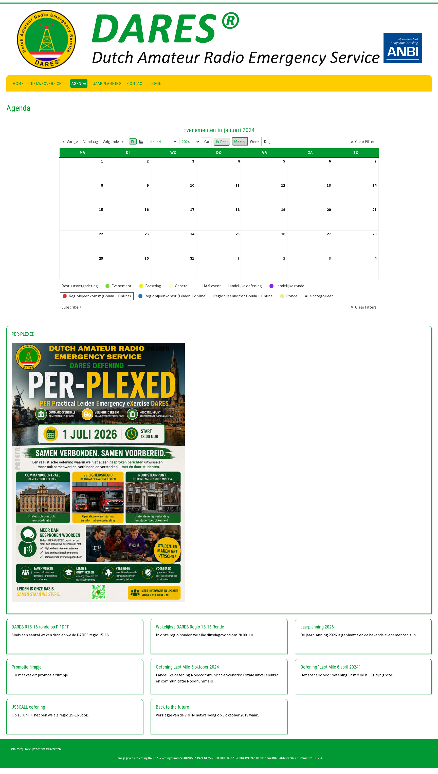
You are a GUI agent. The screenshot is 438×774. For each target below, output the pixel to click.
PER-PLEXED (23, 334)
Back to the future (172, 707)
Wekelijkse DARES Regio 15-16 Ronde (190, 626)
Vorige (72, 141)
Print (221, 143)
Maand (239, 141)
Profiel (27, 749)
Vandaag (90, 141)
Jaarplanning (107, 83)
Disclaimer (15, 749)
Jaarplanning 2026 (317, 626)
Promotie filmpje (27, 667)
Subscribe (70, 307)
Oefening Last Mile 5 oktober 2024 (187, 667)
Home (18, 83)
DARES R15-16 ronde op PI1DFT (40, 626)
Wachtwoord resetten (47, 749)
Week (254, 141)
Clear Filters (365, 141)
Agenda (78, 83)
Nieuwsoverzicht (46, 83)
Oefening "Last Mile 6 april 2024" (330, 667)
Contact (135, 83)
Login (156, 83)
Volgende (111, 141)
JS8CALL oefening (28, 707)
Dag (267, 141)
